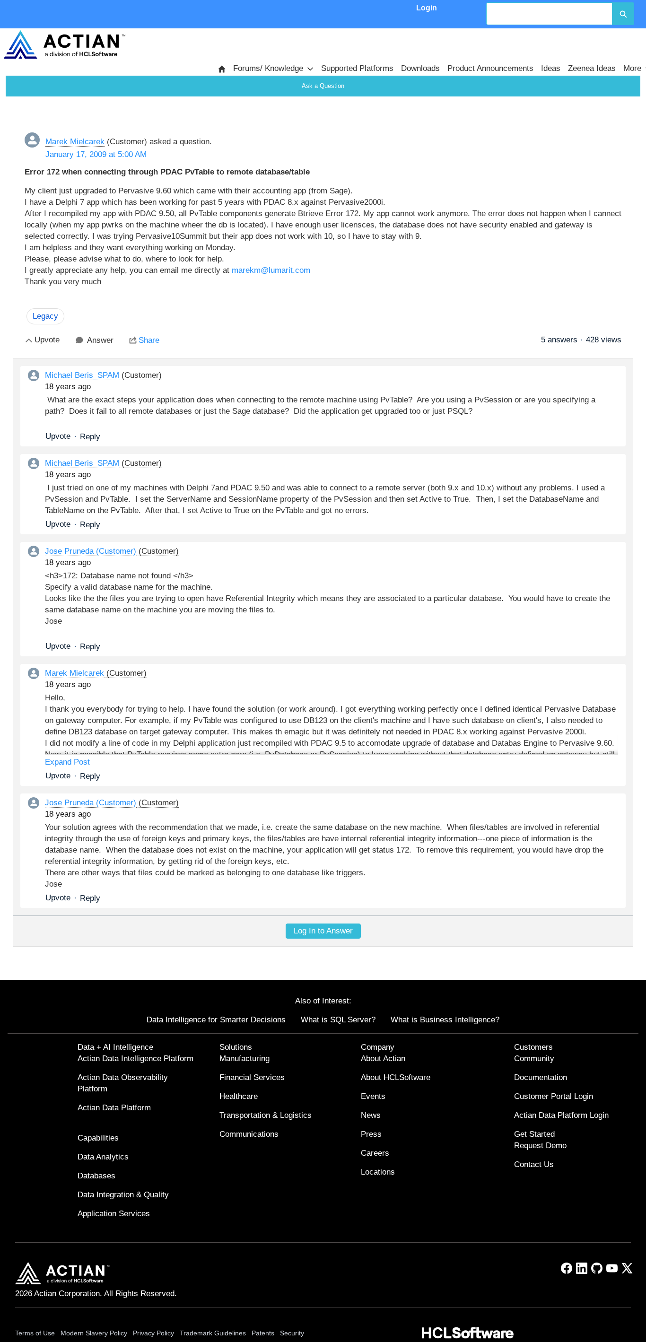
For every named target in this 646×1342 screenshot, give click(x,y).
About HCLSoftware (395, 1077)
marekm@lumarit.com (271, 270)
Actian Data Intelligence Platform (135, 1058)
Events (373, 1096)
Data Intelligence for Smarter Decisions (216, 1019)
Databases (96, 1175)
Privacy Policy (153, 1333)
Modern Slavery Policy (94, 1333)
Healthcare (238, 1096)
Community (534, 1058)
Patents (263, 1333)
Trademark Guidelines (213, 1333)
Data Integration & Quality (123, 1194)
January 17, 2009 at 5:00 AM (96, 154)
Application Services (114, 1213)
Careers (375, 1153)
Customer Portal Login (553, 1096)
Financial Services (252, 1077)
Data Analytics (103, 1156)
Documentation (540, 1077)
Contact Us (534, 1164)
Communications (249, 1134)
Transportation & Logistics (265, 1115)
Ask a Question (323, 85)
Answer (100, 340)
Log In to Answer (323, 930)
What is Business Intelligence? (445, 1019)
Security (292, 1333)
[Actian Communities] (64, 44)
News (371, 1115)
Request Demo (540, 1145)
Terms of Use (35, 1333)
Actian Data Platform (114, 1107)
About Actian (383, 1058)
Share (149, 340)
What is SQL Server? (338, 1019)
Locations (378, 1172)
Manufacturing (244, 1058)
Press (371, 1134)
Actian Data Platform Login (561, 1115)
